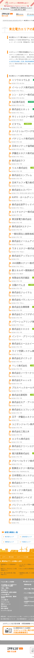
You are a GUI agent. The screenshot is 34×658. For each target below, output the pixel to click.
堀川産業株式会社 (20, 453)
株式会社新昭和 (19, 395)
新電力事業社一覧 (11, 532)
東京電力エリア (9, 536)
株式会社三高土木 (20, 431)
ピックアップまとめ (6, 610)
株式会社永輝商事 (20, 307)
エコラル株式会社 (21, 439)
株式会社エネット (21, 109)
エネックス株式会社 (22, 490)
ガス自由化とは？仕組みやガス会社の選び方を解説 (8, 585)
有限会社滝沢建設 (20, 277)
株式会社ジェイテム (22, 292)
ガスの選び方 (4, 600)
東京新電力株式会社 (22, 219)
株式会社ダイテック (22, 358)
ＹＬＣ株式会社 (19, 365)
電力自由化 (4, 606)
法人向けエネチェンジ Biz (15, 616)
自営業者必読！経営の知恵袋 (8, 592)
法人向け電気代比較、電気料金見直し (8, 597)
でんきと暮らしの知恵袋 (7, 581)
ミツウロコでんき (21, 80)
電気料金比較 (27, 584)
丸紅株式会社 (18, 102)
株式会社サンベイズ (22, 497)
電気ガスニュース (6, 604)
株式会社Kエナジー (21, 226)
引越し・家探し (5, 588)
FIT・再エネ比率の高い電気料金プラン (8, 573)
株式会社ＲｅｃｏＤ (22, 380)
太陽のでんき (18, 285)
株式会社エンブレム (22, 175)
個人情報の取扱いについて (8, 619)
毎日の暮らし (4, 590)
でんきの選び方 (5, 594)
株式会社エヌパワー (22, 190)
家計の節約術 (4, 608)
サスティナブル (5, 602)
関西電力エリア (9, 542)
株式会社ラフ (18, 160)
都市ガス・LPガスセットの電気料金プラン (9, 569)
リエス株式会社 (19, 168)
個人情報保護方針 (22, 619)
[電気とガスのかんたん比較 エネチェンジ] (8, 14)
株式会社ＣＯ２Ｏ (20, 329)
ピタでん (16, 124)
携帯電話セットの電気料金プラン (8, 565)
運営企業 (3, 616)
